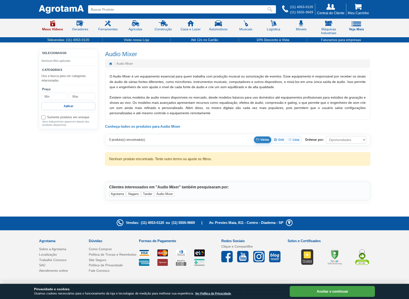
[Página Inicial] (61, 9)
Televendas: (68, 40)
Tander (147, 194)
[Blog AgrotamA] (277, 256)
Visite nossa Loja (136, 40)
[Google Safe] (334, 257)
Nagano (133, 194)
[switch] (68, 117)
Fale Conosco (99, 270)
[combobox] (178, 9)
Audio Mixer (164, 194)
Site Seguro (97, 260)
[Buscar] (271, 9)
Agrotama (117, 194)
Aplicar (68, 106)
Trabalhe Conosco (53, 260)
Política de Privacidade (106, 265)
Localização (48, 254)
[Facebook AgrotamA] (229, 256)
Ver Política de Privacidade (213, 293)
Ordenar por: (314, 139)
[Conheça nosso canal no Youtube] (245, 256)
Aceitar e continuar (332, 291)
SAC (42, 265)
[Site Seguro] (362, 257)
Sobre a (52, 249)
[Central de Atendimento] (285, 9)
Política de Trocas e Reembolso (112, 254)
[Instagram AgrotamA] (261, 256)
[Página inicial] (110, 63)
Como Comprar (100, 249)
